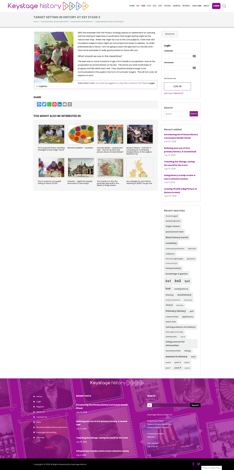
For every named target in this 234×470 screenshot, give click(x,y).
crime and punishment (175, 249)
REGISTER (169, 34)
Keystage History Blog (46, 432)
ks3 (187, 281)
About (207, 5)
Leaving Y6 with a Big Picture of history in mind (180, 190)
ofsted (169, 305)
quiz (192, 311)
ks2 (178, 280)
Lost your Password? (173, 93)
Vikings (187, 351)
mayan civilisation (173, 300)
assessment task (174, 231)
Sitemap (40, 437)
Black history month (177, 237)
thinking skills (171, 337)
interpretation (173, 268)
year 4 (178, 362)
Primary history (176, 311)
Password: (169, 62)
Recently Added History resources (51, 427)
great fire (191, 259)
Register (40, 406)
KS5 (160, 5)
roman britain (172, 317)
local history (184, 294)
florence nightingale (174, 259)
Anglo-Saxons (173, 226)
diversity (192, 249)
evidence (170, 254)
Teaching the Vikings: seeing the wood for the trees (179, 163)
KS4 (154, 5)
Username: (168, 51)
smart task (171, 322)
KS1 (137, 5)
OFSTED (167, 5)
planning (179, 305)
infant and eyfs (171, 263)
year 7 (168, 368)
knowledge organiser (177, 273)
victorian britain (173, 351)
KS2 (143, 5)
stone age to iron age (174, 332)
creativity (171, 243)
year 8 (177, 367)
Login (216, 6)
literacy (170, 295)
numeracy (188, 300)
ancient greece (173, 221)
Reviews (186, 5)
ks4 (168, 288)
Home (131, 5)
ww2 (193, 357)
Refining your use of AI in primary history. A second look (180, 150)
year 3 (168, 362)
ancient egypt (172, 216)
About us (40, 412)
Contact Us (41, 417)
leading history (181, 289)
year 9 (187, 368)
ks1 (168, 281)
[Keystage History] (48, 5)
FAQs (38, 422)
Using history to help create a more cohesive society (179, 177)
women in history (176, 356)
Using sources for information (175, 343)
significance (187, 317)
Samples (176, 5)
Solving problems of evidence (180, 327)
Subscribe (196, 5)
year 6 (187, 362)
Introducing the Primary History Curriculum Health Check (181, 136)
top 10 (182, 337)
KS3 (149, 5)
